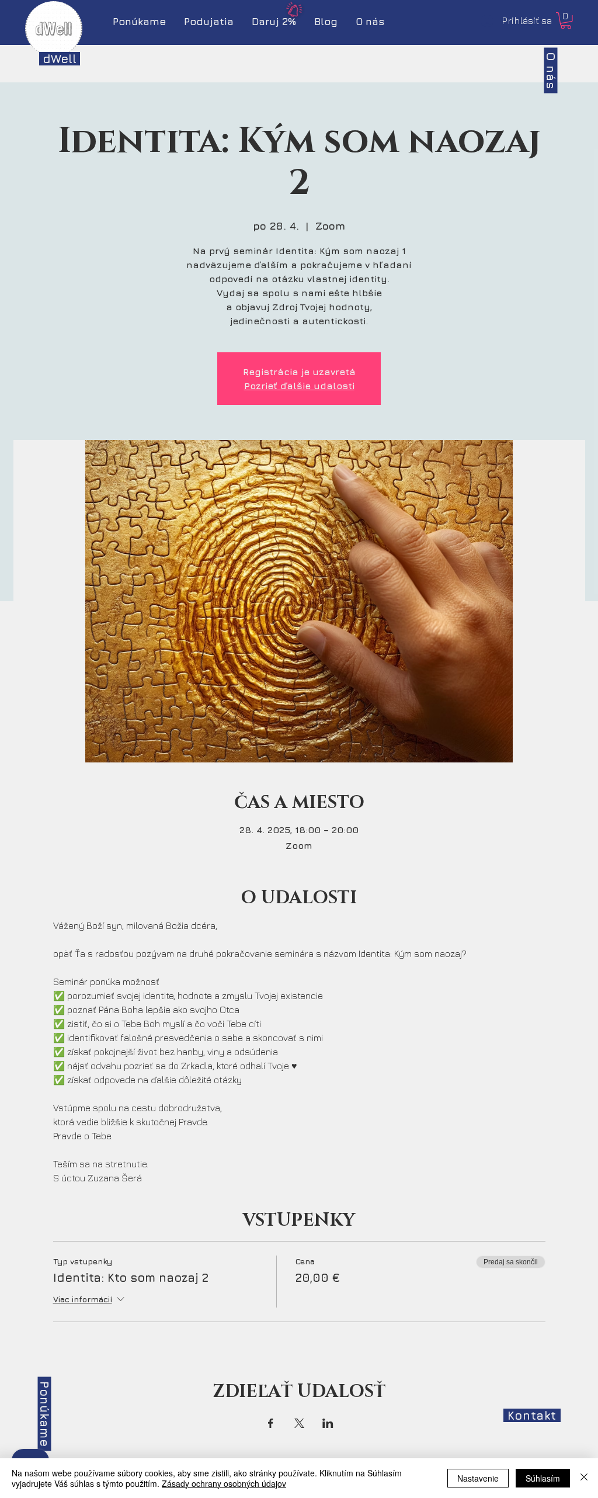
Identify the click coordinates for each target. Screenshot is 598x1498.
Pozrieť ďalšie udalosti (299, 385)
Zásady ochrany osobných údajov (224, 1483)
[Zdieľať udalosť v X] (299, 1423)
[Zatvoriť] (584, 1478)
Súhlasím (543, 1478)
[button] (566, 20)
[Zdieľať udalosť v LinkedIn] (327, 1423)
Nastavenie (478, 1478)
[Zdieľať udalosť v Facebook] (270, 1423)
